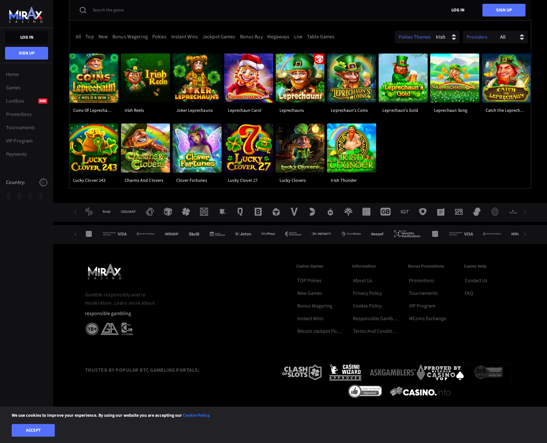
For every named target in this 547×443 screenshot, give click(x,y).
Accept (33, 430)
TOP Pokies (309, 280)
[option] (10, 195)
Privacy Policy (367, 293)
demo (93, 94)
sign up (27, 53)
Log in (26, 37)
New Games (309, 293)
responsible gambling (108, 314)
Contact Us (476, 280)
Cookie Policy (367, 305)
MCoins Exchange (427, 318)
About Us (362, 280)
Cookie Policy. (197, 415)
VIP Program (422, 305)
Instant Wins (310, 318)
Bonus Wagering (314, 305)
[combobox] (26, 187)
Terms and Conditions (376, 331)
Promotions (421, 280)
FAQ (469, 293)
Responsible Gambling (376, 318)
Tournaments (423, 293)
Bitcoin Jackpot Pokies (320, 331)
